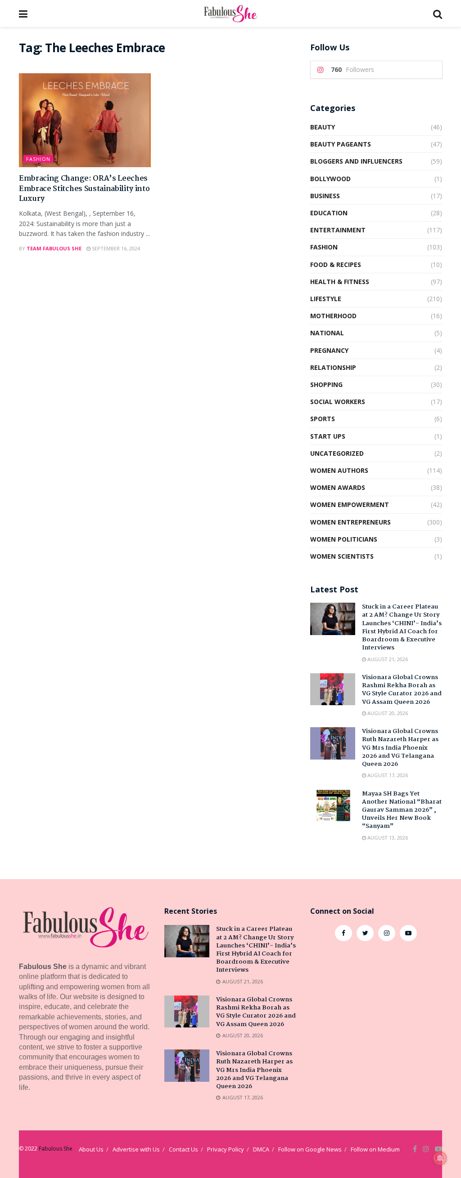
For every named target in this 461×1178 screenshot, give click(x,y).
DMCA (261, 1149)
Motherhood (333, 315)
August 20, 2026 (387, 713)
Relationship (333, 367)
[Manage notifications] (440, 1158)
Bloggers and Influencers (356, 161)
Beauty (322, 127)
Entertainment (338, 230)
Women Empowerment (349, 504)
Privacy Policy (225, 1149)
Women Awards (337, 487)
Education (329, 213)
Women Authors (339, 470)
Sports (322, 418)
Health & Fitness (339, 281)
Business (325, 195)
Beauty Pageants (340, 144)
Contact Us (183, 1149)
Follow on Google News (310, 1149)
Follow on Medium (375, 1149)
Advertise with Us (136, 1149)
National (327, 333)
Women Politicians (343, 539)
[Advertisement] (376, 1015)
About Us (91, 1149)
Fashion (38, 159)
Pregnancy (329, 350)
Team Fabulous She (54, 248)
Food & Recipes (335, 264)
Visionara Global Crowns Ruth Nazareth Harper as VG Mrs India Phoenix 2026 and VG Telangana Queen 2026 (400, 747)
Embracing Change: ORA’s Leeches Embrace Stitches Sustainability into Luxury (84, 189)
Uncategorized (337, 453)
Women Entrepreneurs (350, 522)
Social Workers (337, 401)
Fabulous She (55, 1148)
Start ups (327, 436)
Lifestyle (325, 298)
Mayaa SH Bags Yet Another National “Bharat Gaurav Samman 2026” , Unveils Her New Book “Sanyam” (402, 810)
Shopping (326, 384)
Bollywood (330, 178)
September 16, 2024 (115, 248)
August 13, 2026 (387, 837)
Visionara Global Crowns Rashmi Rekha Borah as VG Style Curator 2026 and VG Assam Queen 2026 (402, 689)
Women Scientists (342, 556)
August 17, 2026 (387, 775)
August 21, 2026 (387, 659)
